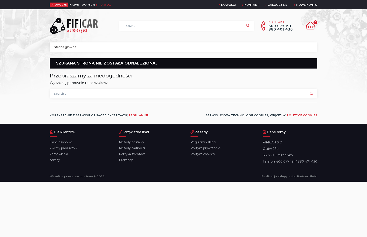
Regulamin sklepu (204, 142)
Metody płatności (132, 148)
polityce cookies (302, 115)
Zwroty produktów (63, 148)
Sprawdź (103, 4)
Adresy (55, 160)
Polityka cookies (203, 154)
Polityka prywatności (206, 148)
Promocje (126, 160)
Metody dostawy (131, 142)
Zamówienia (59, 154)
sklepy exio (286, 176)
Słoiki (313, 176)
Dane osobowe (61, 142)
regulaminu (139, 115)
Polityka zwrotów (132, 154)
